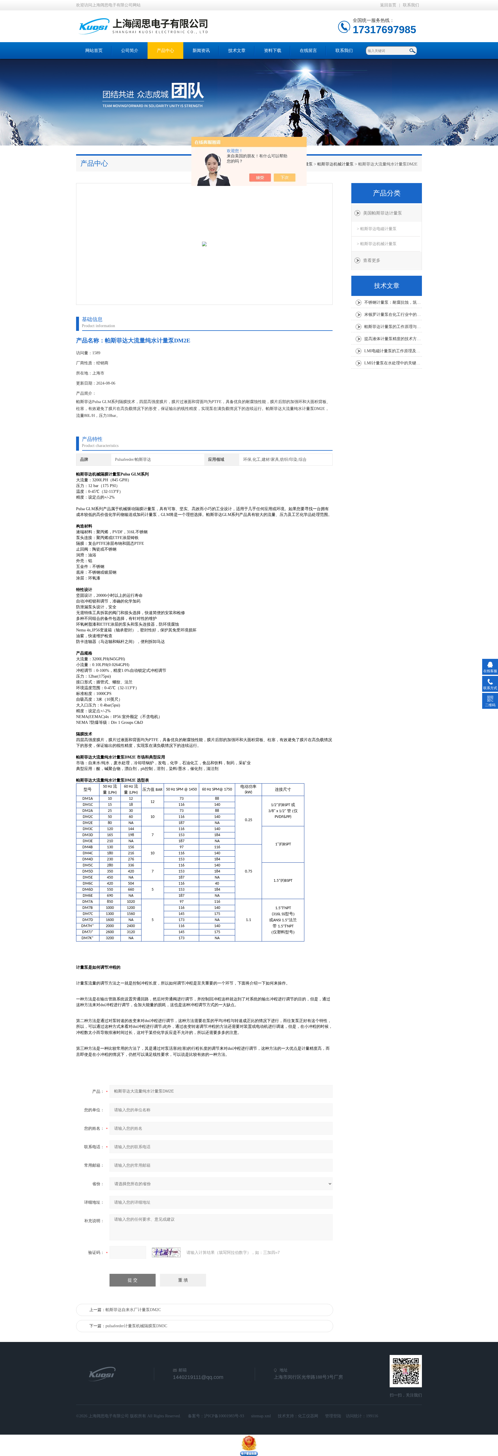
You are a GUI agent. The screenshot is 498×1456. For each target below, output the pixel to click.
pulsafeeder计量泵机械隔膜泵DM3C (136, 1326)
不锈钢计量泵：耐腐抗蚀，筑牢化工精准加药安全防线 (393, 302)
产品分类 (387, 193)
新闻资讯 (201, 50)
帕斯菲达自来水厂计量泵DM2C (133, 1310)
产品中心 (165, 50)
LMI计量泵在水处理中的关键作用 (393, 363)
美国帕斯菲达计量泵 (382, 213)
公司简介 (129, 50)
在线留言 (308, 50)
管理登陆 (333, 1416)
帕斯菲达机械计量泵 (335, 164)
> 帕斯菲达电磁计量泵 (377, 229)
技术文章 (237, 50)
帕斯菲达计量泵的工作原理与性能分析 (393, 327)
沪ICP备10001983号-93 (224, 1416)
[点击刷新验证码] (166, 1252)
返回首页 (388, 5)
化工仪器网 (308, 1416)
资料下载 (272, 50)
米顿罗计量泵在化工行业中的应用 (393, 314)
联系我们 (411, 5)
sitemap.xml (261, 1416)
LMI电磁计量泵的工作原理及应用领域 (393, 351)
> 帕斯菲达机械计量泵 (377, 244)
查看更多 (371, 260)
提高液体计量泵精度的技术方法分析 (393, 339)
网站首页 (94, 50)
